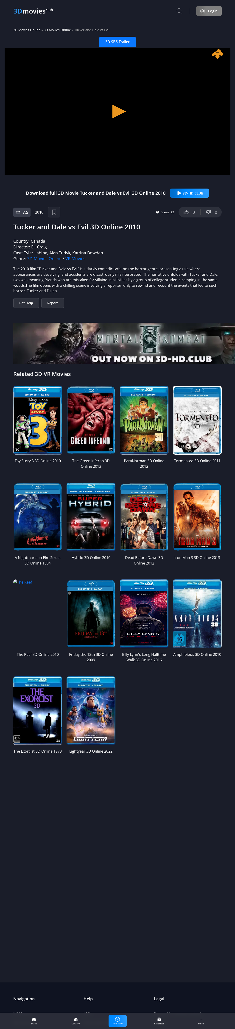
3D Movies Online (26, 30)
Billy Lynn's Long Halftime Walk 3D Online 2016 (144, 657)
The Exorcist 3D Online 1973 (38, 751)
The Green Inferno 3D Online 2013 (91, 463)
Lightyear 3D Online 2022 (90, 751)
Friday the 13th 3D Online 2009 (91, 657)
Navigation (24, 998)
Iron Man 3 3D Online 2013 (197, 557)
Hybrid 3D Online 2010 (91, 557)
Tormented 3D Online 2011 (197, 460)
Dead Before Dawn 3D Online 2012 (144, 560)
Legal (159, 998)
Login (213, 11)
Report (52, 303)
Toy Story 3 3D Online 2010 (38, 460)
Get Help (26, 303)
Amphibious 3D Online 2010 (197, 654)
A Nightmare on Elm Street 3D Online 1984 (38, 560)
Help (88, 998)
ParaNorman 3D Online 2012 (144, 463)
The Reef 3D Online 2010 (38, 654)
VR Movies (75, 258)
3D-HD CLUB (193, 193)
